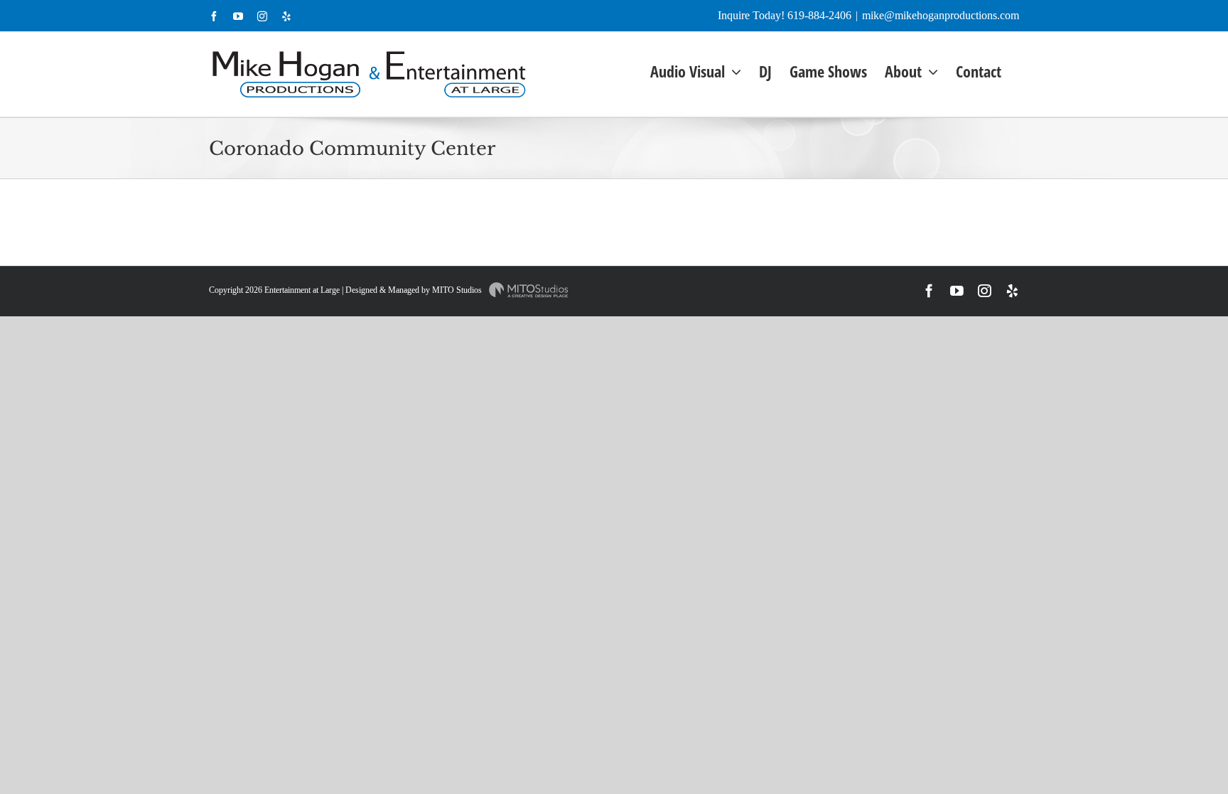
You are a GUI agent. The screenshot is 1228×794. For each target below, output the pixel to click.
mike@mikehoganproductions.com (940, 15)
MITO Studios (458, 290)
